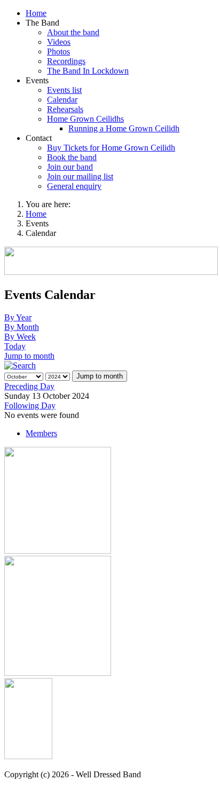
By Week (20, 336)
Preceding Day (29, 386)
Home (36, 13)
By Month (21, 327)
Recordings (66, 61)
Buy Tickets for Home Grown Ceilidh (111, 147)
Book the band (72, 157)
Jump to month (29, 355)
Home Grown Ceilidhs (85, 118)
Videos (58, 41)
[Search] (20, 365)
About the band (73, 32)
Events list (64, 89)
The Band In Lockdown (88, 70)
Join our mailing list (80, 176)
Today (15, 346)
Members (41, 433)
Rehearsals (65, 109)
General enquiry (74, 186)
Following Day (30, 405)
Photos (58, 51)
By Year (18, 317)
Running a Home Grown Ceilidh (123, 128)
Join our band (70, 166)
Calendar (62, 99)
